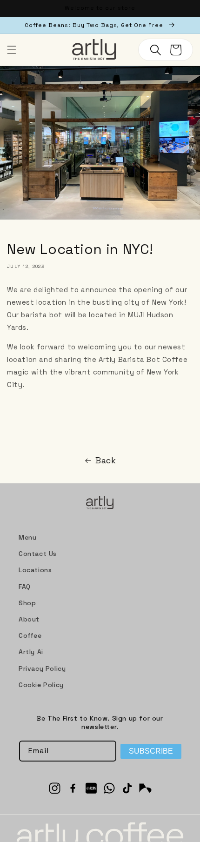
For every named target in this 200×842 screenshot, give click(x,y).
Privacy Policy (42, 668)
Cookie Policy (41, 685)
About (29, 619)
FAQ (25, 586)
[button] (11, 50)
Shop (27, 603)
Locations (35, 570)
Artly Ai (31, 652)
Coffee (30, 635)
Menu (27, 537)
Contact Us (38, 553)
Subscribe (151, 751)
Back (105, 460)
